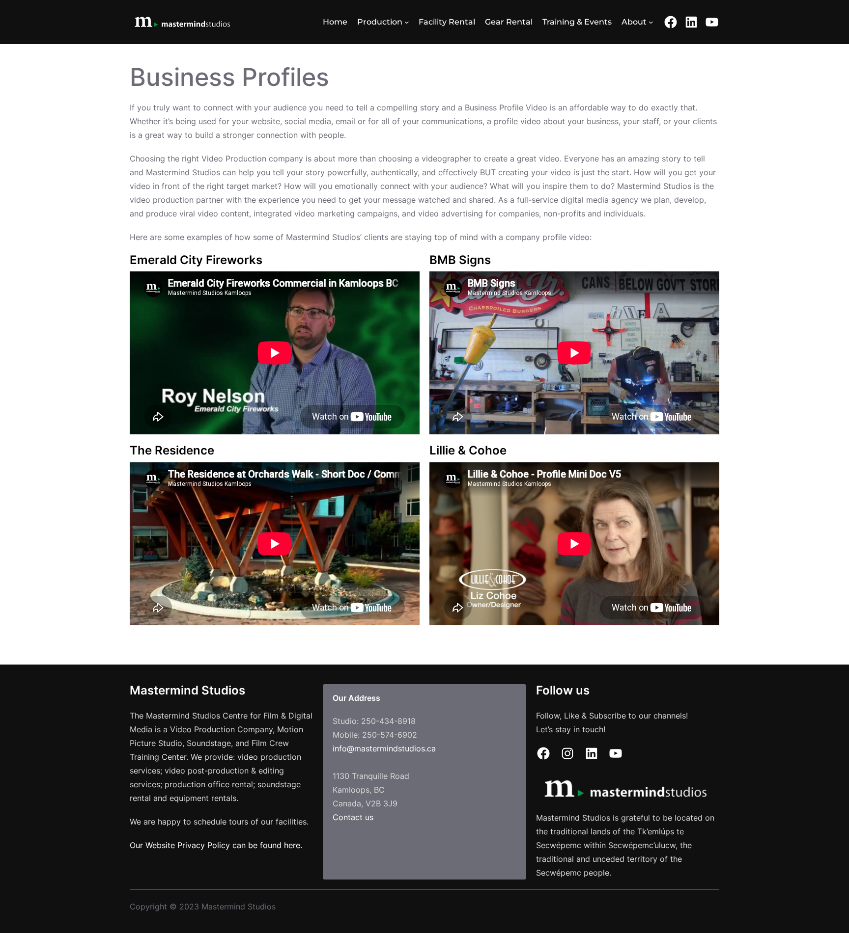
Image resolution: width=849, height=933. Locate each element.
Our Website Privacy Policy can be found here (215, 845)
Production (379, 22)
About (634, 22)
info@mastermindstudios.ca (384, 748)
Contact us (353, 817)
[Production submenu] (406, 22)
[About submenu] (651, 22)
